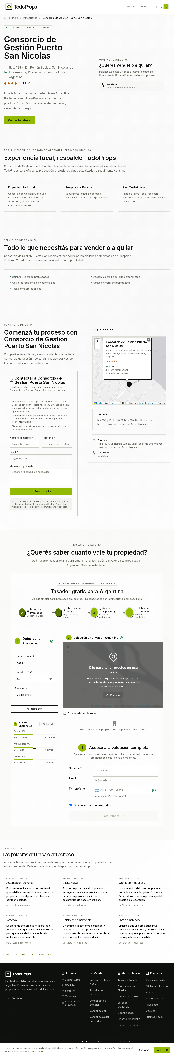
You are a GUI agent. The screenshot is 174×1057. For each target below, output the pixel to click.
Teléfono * (48, 437)
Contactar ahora (19, 120)
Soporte (150, 992)
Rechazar (144, 1049)
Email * (14, 452)
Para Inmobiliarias (155, 980)
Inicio (15, 17)
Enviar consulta (43, 491)
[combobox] (22, 662)
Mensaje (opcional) (21, 466)
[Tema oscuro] (161, 6)
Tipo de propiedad (26, 656)
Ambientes (21, 688)
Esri (113, 402)
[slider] (34, 735)
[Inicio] (5, 18)
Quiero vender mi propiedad (92, 805)
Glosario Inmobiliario (129, 1018)
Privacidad (152, 1004)
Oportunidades (126, 1012)
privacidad (37, 1051)
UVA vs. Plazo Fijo (128, 996)
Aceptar (162, 1049)
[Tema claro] (156, 6)
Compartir (36, 708)
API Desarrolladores (157, 986)
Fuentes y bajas (155, 1016)
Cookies (150, 1010)
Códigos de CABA (128, 1025)
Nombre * (75, 768)
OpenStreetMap (146, 402)
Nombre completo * (21, 437)
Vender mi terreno (136, 7)
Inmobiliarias (30, 17)
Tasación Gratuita (127, 980)
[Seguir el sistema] (166, 6)
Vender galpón (98, 1010)
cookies (20, 1051)
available (103, 456)
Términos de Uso (155, 998)
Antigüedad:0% (22, 743)
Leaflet (99, 402)
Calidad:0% (20, 756)
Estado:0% (19, 731)
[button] (129, 384)
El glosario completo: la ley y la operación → (28, 954)
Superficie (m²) (24, 672)
